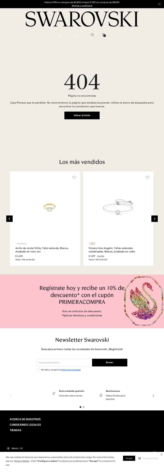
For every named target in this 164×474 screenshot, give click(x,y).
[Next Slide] (154, 218)
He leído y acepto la (61, 370)
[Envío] (53, 394)
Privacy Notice (21, 461)
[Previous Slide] (9, 218)
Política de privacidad (71, 370)
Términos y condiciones (82, 6)
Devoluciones (113, 391)
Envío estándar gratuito (71, 391)
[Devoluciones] (101, 396)
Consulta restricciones (70, 396)
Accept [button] (129, 458)
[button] (161, 454)
